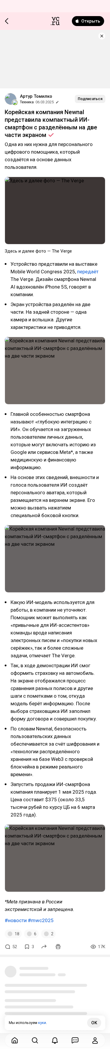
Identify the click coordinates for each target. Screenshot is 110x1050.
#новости (16, 920)
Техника (27, 102)
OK (94, 1022)
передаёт (88, 271)
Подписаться (90, 99)
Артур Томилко (36, 96)
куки (42, 1022)
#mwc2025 (41, 920)
